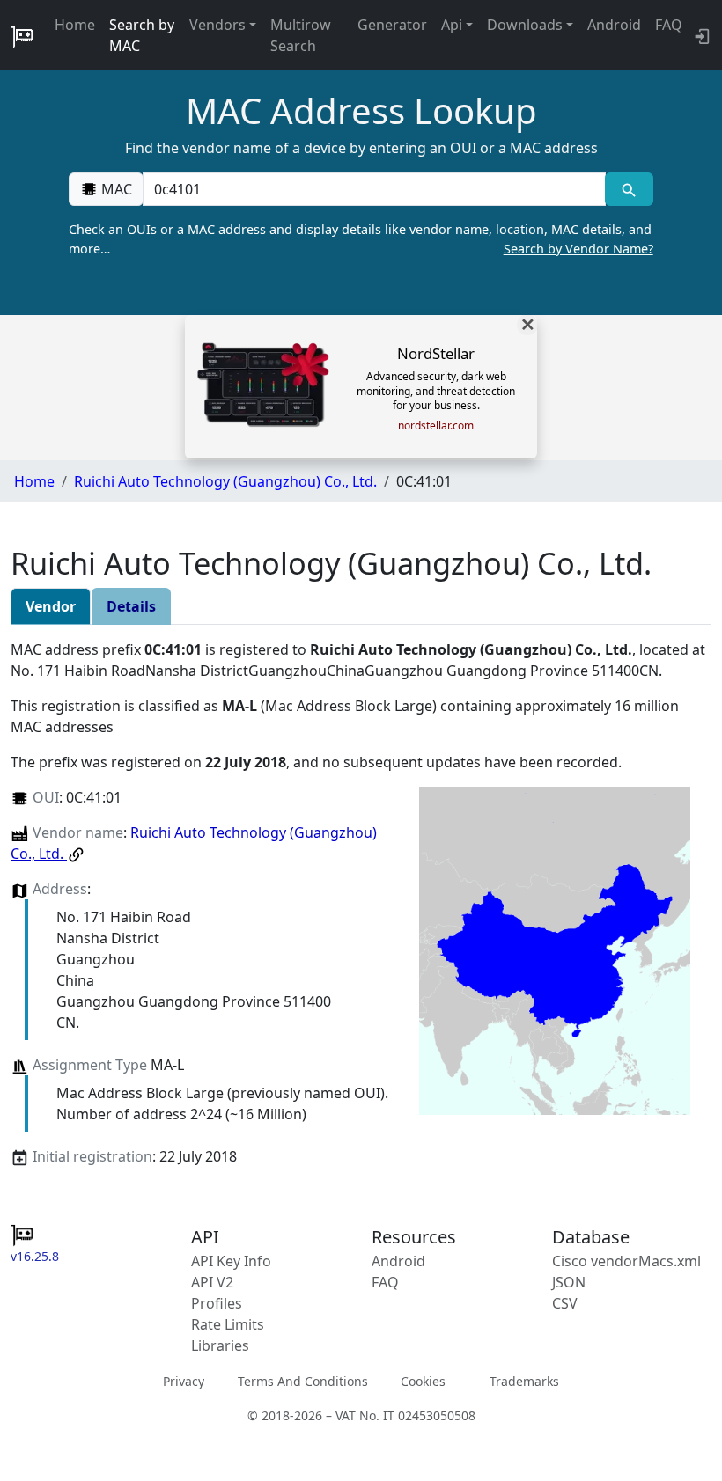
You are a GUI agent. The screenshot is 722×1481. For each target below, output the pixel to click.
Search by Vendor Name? (578, 248)
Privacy (183, 1381)
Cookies (423, 1381)
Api (451, 24)
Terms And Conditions (303, 1381)
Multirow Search (300, 35)
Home (75, 24)
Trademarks (524, 1381)
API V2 (212, 1282)
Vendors (217, 24)
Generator (392, 24)
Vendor (51, 606)
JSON (569, 1282)
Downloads (525, 24)
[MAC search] (629, 189)
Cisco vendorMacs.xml (626, 1261)
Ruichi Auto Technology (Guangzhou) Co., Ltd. (225, 481)
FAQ (668, 24)
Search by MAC (141, 35)
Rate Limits (227, 1324)
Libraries (220, 1345)
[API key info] (700, 35)
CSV (565, 1303)
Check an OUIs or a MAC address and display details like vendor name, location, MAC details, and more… (360, 239)
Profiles (216, 1303)
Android (614, 24)
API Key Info (231, 1261)
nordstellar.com (436, 426)
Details (131, 606)
